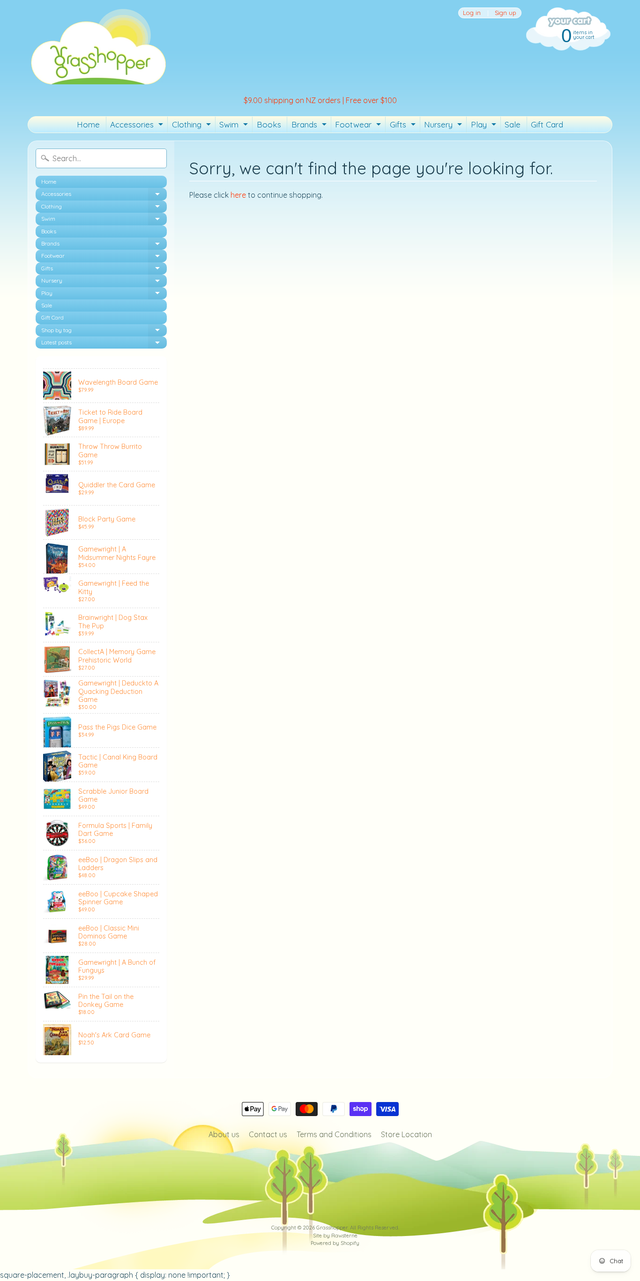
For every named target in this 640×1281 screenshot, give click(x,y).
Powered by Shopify (335, 1243)
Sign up (505, 13)
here (238, 195)
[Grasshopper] (98, 45)
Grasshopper (332, 1227)
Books (269, 124)
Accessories (137, 126)
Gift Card (547, 124)
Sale (513, 124)
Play (485, 126)
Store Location (406, 1134)
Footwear (359, 126)
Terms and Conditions (334, 1134)
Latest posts (104, 344)
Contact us (268, 1134)
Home (88, 124)
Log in (472, 13)
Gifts (404, 126)
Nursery (444, 126)
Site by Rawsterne (335, 1235)
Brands (310, 126)
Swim (234, 126)
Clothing (192, 126)
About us (223, 1134)
